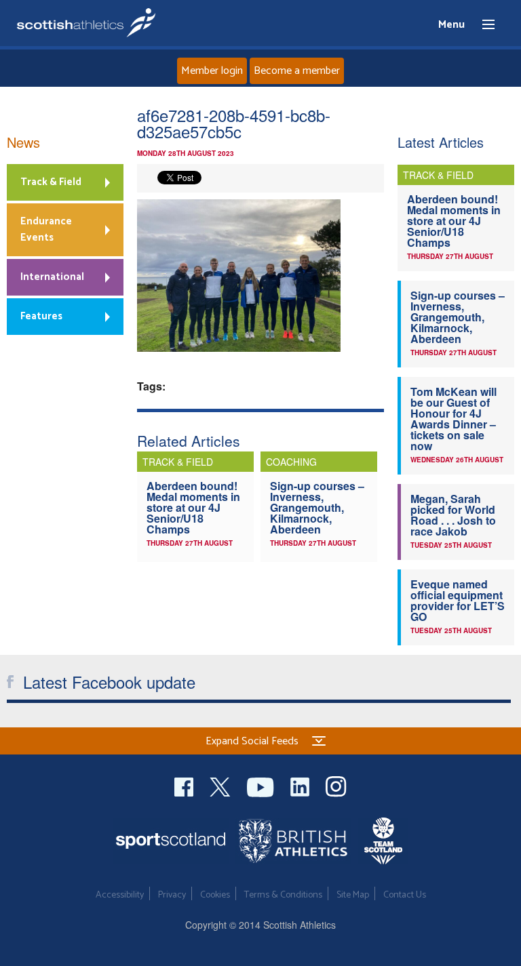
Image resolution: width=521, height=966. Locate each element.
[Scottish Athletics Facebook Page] (185, 785)
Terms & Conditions (283, 895)
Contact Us (404, 895)
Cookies (215, 895)
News (23, 142)
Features (41, 316)
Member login (212, 71)
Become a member (297, 71)
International (52, 276)
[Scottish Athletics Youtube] (262, 785)
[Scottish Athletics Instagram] (336, 785)
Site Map (352, 895)
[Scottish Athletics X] (221, 785)
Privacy (172, 895)
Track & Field (50, 182)
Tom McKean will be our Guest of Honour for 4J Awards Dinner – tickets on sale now (453, 419)
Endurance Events (46, 229)
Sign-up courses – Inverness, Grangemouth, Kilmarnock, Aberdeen (317, 507)
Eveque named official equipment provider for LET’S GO (457, 600)
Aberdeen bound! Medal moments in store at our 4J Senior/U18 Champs (193, 507)
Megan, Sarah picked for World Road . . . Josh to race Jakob (453, 515)
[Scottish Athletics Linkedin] (301, 785)
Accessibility (120, 895)
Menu (482, 25)
